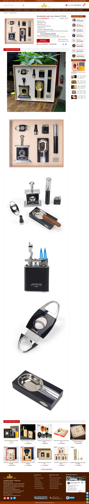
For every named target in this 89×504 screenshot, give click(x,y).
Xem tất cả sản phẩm (46, 469)
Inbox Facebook (87, 496)
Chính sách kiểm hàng (54, 488)
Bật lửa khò (57, 10)
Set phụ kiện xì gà (8, 10)
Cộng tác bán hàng (38, 486)
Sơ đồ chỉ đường (38, 482)
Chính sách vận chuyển (54, 482)
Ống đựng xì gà (49, 10)
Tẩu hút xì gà (65, 10)
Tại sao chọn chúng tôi (39, 488)
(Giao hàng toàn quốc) (43, 40)
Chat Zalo (87, 498)
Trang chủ (5, 12)
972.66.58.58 (87, 500)
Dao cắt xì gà (72, 10)
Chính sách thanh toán (54, 479)
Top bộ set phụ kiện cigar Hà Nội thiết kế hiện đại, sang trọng (81, 87)
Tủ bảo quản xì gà (18, 10)
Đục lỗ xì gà (79, 10)
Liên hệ (15, 0)
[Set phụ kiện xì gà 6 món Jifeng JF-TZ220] (19, 31)
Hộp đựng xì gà (26, 10)
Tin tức (11, 0)
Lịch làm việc (37, 479)
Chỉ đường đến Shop (64, 39)
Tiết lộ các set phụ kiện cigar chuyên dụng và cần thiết (81, 77)
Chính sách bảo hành (54, 486)
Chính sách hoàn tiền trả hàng (56, 484)
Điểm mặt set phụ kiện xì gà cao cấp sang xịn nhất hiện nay (81, 82)
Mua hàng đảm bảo (39, 484)
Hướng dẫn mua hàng (64, 41)
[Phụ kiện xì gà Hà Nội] (44, 5)
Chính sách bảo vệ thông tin (55, 477)
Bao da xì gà (42, 10)
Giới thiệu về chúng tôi (39, 477)
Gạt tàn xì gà (35, 10)
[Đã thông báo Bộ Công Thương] (70, 497)
